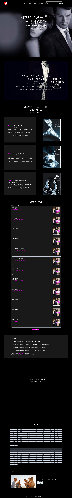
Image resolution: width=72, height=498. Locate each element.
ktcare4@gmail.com (36, 494)
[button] (60, 3)
